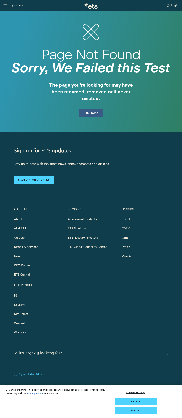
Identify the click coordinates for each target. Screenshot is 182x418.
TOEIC (126, 228)
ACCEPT (135, 410)
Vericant (19, 323)
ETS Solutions (77, 228)
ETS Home (91, 113)
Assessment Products (82, 219)
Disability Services (26, 247)
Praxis (126, 247)
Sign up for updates (34, 179)
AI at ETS (20, 228)
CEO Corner (22, 265)
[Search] (166, 353)
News (17, 256)
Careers (19, 237)
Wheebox (20, 332)
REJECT (135, 401)
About (18, 219)
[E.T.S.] (91, 5)
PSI (16, 295)
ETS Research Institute (83, 237)
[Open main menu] (5, 6)
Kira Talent (21, 314)
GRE (125, 237)
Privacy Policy (35, 393)
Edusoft (19, 304)
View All (127, 256)
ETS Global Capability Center (87, 247)
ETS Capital (22, 274)
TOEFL (126, 219)
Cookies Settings (135, 392)
